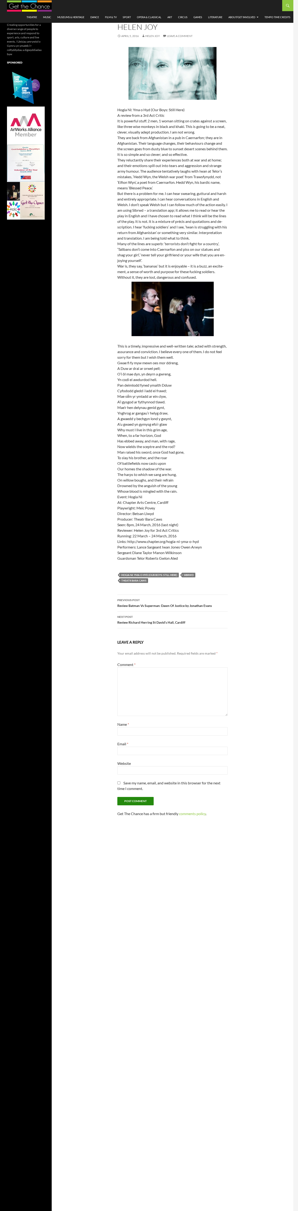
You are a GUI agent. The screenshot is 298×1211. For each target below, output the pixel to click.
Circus (182, 17)
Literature (215, 17)
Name (123, 724)
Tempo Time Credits (277, 17)
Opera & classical (149, 17)
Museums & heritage (70, 17)
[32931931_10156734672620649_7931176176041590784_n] (26, 162)
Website (124, 763)
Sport (127, 17)
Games (197, 17)
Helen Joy (152, 36)
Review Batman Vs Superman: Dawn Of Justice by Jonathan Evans (164, 603)
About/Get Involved (241, 17)
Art (169, 17)
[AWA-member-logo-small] (26, 125)
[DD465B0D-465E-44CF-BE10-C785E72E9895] (26, 200)
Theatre (32, 17)
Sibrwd (189, 574)
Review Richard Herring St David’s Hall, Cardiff (151, 619)
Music (47, 17)
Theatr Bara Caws (133, 580)
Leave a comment (180, 36)
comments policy (192, 813)
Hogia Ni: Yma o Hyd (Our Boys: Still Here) (149, 574)
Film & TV (111, 17)
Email (122, 744)
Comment (126, 664)
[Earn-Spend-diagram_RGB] (26, 87)
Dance (94, 17)
